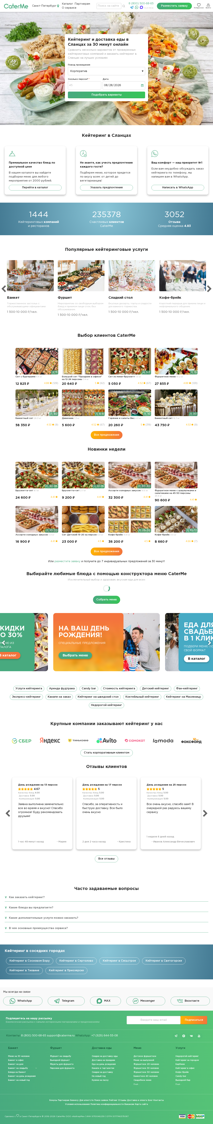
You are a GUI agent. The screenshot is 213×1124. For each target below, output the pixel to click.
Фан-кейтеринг (187, 688)
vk (191, 1036)
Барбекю (180, 1064)
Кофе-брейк (182, 1072)
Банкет (13, 1048)
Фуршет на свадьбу (60, 1056)
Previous (3, 642)
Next (209, 642)
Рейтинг (113, 1100)
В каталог (109, 658)
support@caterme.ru (61, 1035)
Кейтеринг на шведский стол (98, 697)
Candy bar (89, 688)
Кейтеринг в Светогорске (164, 961)
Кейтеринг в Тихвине (24, 970)
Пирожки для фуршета (62, 1068)
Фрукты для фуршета (61, 1064)
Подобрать (160, 658)
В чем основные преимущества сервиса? (38, 928)
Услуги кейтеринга (28, 688)
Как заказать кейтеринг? (27, 897)
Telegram (68, 1001)
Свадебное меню (142, 1080)
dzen (184, 1036)
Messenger (147, 1001)
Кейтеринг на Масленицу (183, 697)
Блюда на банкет (17, 1072)
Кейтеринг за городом (187, 1060)
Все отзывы (106, 859)
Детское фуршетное (145, 1056)
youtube (199, 1036)
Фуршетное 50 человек (146, 1072)
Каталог (67, 4)
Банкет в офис (16, 1060)
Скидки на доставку (102, 1072)
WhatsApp (24, 1001)
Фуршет (56, 1048)
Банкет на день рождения (22, 1076)
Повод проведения (79, 65)
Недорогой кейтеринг (106, 705)
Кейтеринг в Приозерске (66, 970)
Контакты (158, 1100)
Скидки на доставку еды (105, 1056)
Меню (137, 1048)
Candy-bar (181, 1076)
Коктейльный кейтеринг (142, 697)
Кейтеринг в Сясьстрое (119, 961)
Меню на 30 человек (19, 1056)
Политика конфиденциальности (107, 1104)
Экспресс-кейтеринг (26, 697)
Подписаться (194, 1020)
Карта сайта (141, 1104)
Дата (105, 79)
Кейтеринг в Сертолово (76, 961)
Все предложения (106, 435)
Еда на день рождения (104, 1064)
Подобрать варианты (107, 95)
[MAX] (142, 8)
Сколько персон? (78, 79)
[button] (106, 697)
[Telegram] (132, 8)
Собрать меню (106, 599)
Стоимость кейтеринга (119, 688)
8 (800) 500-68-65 (141, 3)
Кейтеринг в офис (185, 1068)
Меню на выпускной (144, 1060)
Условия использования (77, 1104)
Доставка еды (102, 1048)
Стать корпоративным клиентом (106, 752)
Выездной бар (183, 1080)
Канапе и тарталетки (103, 1068)
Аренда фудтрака (62, 688)
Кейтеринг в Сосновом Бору (29, 961)
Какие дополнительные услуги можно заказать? (43, 918)
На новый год (99, 1076)
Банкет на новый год (19, 1080)
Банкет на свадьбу (18, 1068)
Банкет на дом (15, 1064)
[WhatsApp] (137, 8)
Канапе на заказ (59, 697)
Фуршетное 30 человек (146, 1068)
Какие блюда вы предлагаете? (31, 907)
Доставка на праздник (103, 1060)
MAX (107, 1001)
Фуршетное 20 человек (146, 1064)
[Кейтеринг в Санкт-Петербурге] (16, 5)
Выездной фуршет (60, 1060)
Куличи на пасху (100, 1080)
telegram (176, 1036)
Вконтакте (192, 1001)
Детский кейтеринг (155, 688)
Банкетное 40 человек (146, 1076)
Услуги (180, 1048)
